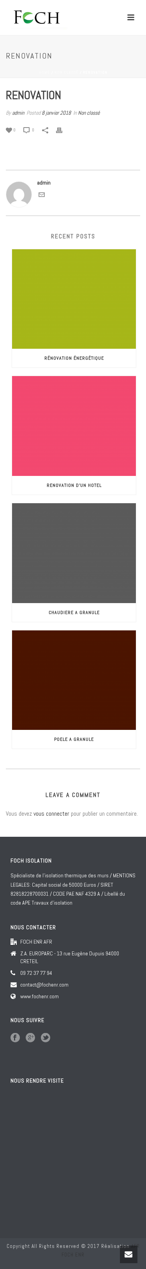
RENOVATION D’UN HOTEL (74, 485)
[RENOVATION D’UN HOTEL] (74, 426)
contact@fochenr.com (44, 984)
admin (18, 112)
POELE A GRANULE (74, 739)
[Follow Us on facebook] (15, 1038)
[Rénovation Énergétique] (74, 299)
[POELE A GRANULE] (74, 680)
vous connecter (51, 813)
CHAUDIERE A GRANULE (74, 612)
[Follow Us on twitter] (45, 1038)
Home (44, 72)
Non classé (67, 72)
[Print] (63, 129)
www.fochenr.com (39, 996)
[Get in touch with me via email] (42, 195)
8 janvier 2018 (56, 112)
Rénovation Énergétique (74, 358)
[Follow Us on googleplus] (30, 1038)
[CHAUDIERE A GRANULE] (74, 553)
